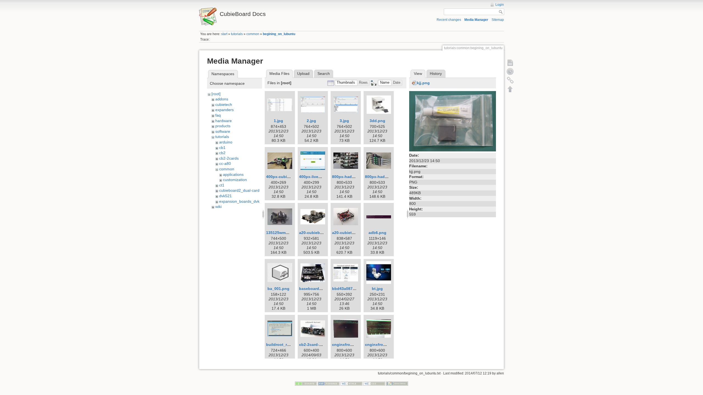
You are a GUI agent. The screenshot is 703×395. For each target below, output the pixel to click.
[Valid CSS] (374, 383)
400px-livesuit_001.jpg (320, 176)
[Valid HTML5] (351, 383)
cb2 (222, 153)
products (222, 126)
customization (235, 179)
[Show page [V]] (510, 62)
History (436, 73)
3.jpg (344, 121)
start (224, 34)
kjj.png (423, 83)
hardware (223, 121)
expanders (224, 110)
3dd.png (377, 121)
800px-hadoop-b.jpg (384, 176)
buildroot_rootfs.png (285, 344)
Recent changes (449, 20)
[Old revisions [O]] (510, 71)
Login (499, 5)
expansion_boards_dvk (239, 201)
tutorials (237, 34)
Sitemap (498, 20)
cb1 (222, 147)
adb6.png (377, 232)
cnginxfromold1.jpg (350, 344)
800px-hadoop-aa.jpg (352, 176)
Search (323, 73)
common (252, 34)
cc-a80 (225, 163)
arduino (225, 142)
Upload (303, 73)
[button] (346, 83)
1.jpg (278, 121)
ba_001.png (278, 288)
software (222, 131)
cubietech (223, 104)
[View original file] (452, 121)
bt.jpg (377, 288)
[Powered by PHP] (329, 383)
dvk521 (225, 196)
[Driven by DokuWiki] (397, 383)
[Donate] (306, 383)
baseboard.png (313, 288)
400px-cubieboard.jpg (286, 176)
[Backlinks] (510, 80)
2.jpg (311, 121)
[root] (216, 94)
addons (221, 99)
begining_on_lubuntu (279, 34)
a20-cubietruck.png (350, 232)
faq (218, 115)
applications (233, 174)
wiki (218, 206)
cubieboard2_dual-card (239, 190)
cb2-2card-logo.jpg (317, 344)
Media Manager (476, 20)
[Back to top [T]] (510, 88)
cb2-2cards (229, 158)
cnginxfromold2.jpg (383, 344)
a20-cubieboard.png (318, 232)
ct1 (221, 185)
